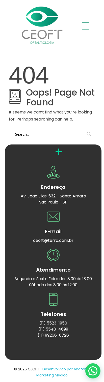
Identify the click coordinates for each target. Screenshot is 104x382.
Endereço (53, 187)
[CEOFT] (42, 25)
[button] (92, 370)
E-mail (53, 231)
